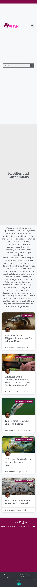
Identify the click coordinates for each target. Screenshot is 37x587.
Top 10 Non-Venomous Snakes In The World (17, 502)
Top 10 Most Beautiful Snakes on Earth (17, 422)
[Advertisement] (18, 105)
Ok (19, 584)
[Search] (32, 65)
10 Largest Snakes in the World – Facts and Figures (18, 462)
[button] (32, 25)
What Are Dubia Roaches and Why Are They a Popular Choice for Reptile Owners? (17, 381)
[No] (35, 580)
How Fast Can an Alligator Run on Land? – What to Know (18, 338)
